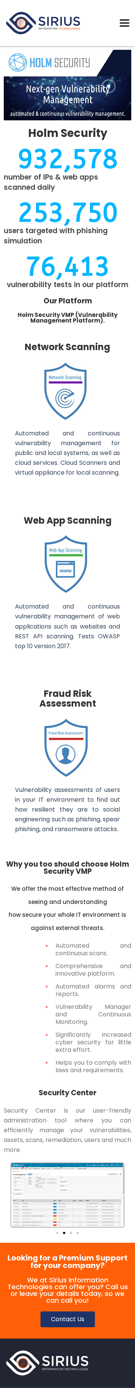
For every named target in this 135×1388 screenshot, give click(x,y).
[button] (12, 1195)
